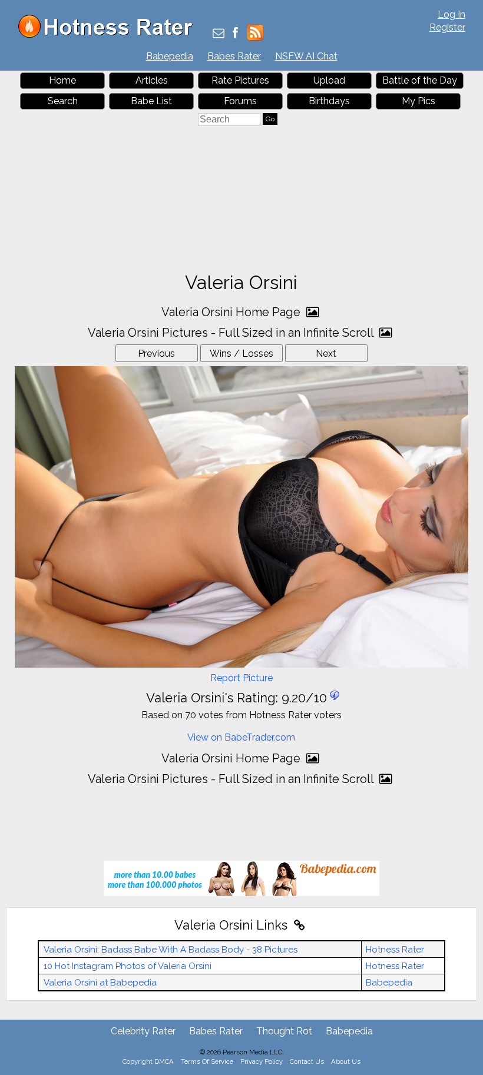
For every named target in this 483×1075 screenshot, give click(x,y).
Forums (240, 101)
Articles (151, 80)
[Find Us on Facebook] (235, 33)
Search (63, 101)
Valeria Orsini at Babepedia (100, 982)
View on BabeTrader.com (241, 737)
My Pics (418, 101)
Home (62, 80)
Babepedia (169, 56)
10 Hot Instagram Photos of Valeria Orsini (127, 966)
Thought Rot (284, 1031)
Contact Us (307, 1061)
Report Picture (241, 678)
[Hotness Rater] (109, 35)
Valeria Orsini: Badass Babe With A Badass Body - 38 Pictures (170, 949)
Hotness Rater (395, 949)
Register (447, 27)
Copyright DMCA (148, 1061)
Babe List (151, 101)
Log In (451, 14)
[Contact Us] (218, 33)
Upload (329, 80)
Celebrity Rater (143, 1031)
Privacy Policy (261, 1061)
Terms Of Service (207, 1061)
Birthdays (329, 101)
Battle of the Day (419, 80)
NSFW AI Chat (306, 56)
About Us (345, 1061)
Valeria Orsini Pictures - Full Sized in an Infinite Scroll (232, 333)
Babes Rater (234, 56)
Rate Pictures (240, 80)
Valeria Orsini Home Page (232, 312)
